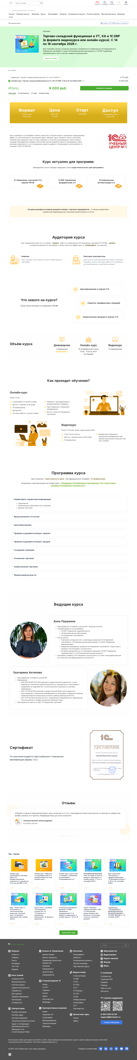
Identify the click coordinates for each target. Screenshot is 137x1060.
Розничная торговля (24, 558)
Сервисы (46, 990)
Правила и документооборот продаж (32, 542)
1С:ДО (75, 997)
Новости (15, 955)
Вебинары (46, 1002)
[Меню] (11, 3)
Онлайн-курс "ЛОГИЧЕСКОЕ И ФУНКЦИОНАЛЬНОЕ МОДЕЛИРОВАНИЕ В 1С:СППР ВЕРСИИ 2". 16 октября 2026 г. (116, 912)
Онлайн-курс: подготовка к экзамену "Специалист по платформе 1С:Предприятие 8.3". (68, 876)
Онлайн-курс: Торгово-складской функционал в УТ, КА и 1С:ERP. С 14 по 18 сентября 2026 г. (47, 81)
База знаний (17, 975)
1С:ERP (76, 979)
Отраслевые (47, 1017)
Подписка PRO (18, 979)
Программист (78, 955)
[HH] (111, 1049)
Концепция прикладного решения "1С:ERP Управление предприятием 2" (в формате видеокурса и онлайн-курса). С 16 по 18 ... (68, 913)
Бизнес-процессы (49, 957)
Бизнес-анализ (48, 955)
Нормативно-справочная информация (32, 499)
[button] (61, 835)
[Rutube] (127, 1049)
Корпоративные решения (54, 1008)
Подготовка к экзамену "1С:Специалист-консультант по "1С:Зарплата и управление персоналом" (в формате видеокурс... (43, 913)
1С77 (75, 1005)
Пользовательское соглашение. (20, 1042)
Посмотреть (61, 352)
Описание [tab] (12, 93)
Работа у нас (106, 988)
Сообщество (17, 1003)
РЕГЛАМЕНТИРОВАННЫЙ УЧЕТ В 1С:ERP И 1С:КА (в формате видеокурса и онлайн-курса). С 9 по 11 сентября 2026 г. (93, 877)
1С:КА (75, 982)
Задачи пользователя (20, 988)
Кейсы (44, 996)
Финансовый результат (25, 575)
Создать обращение (111, 1022)
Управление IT (48, 969)
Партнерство (47, 999)
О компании (106, 973)
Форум (107, 962)
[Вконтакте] (106, 1049)
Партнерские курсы (81, 966)
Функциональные (18, 982)
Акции (44, 984)
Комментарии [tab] (44, 93)
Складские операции (24, 550)
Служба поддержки (112, 998)
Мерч (106, 966)
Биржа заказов (111, 958)
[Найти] (126, 945)
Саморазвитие (48, 975)
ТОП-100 (15, 966)
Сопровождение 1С (51, 981)
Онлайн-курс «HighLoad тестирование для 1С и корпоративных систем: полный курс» (43, 876)
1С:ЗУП (76, 994)
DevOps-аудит (17, 1015)
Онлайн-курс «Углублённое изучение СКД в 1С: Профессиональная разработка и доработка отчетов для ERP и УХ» (19, 878)
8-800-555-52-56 (109, 1014)
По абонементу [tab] (23, 93)
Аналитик (77, 957)
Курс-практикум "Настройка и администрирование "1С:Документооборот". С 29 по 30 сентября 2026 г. (117, 878)
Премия (15, 969)
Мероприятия (110, 951)
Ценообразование (23, 525)
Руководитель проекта (82, 960)
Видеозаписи (110, 955)
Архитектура (47, 972)
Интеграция (16, 1000)
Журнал (15, 951)
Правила (104, 982)
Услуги (45, 993)
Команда (46, 966)
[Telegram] (101, 1049)
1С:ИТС (45, 987)
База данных (17, 994)
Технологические (49, 1023)
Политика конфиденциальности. (45, 1042)
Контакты (104, 991)
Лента (14, 960)
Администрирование (20, 997)
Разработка (16, 991)
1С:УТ (75, 988)
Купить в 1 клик (51, 58)
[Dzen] (116, 1049)
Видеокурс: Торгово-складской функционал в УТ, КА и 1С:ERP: (35, 77)
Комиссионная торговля (26, 567)
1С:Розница (77, 991)
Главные (15, 957)
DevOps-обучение (19, 1012)
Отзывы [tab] (34, 93)
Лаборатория (18, 1008)
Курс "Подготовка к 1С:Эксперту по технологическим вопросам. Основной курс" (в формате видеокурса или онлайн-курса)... (19, 913)
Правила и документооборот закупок (32, 533)
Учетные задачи (18, 985)
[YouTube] (121, 1049)
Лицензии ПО (47, 1014)
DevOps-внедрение (19, 1018)
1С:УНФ (76, 985)
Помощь (104, 985)
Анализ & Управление (52, 951)
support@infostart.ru (110, 1017)
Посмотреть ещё (68, 933)
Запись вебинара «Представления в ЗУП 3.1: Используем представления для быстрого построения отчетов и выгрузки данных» (92, 913)
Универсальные (79, 1000)
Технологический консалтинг (23, 1021)
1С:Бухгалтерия (79, 976)
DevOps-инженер (80, 963)
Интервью (16, 963)
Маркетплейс (79, 972)
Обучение (46, 31)
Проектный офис (81, 1014)
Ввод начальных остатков (26, 517)
